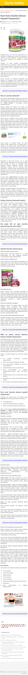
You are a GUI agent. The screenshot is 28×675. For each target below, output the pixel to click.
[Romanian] (17, 624)
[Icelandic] (7, 627)
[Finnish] (21, 624)
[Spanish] (7, 624)
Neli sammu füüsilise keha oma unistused (12, 645)
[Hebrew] (25, 624)
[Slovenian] (20, 626)
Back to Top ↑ (24, 673)
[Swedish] (22, 626)
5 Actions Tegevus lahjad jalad (9, 640)
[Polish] (15, 624)
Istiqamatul (8, 21)
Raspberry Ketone (9, 10)
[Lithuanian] (11, 624)
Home (2, 10)
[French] (8, 626)
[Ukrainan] (1, 627)
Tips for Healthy (14, 2)
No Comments (14, 23)
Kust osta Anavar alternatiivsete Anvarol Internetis (14, 647)
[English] (1, 624)
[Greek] (24, 626)
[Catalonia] (5, 627)
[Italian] (9, 624)
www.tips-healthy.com (8, 671)
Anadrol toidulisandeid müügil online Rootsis (13, 658)
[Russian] (18, 626)
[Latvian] (10, 626)
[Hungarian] (12, 626)
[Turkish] (23, 624)
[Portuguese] (16, 626)
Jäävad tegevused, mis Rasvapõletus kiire (12, 635)
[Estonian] (6, 626)
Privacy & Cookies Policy (18, 671)
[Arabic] (3, 627)
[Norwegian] (14, 626)
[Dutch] (13, 624)
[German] (3, 624)
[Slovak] (19, 624)
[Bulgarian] (2, 626)
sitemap (25, 671)
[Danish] (4, 626)
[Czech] (5, 624)
